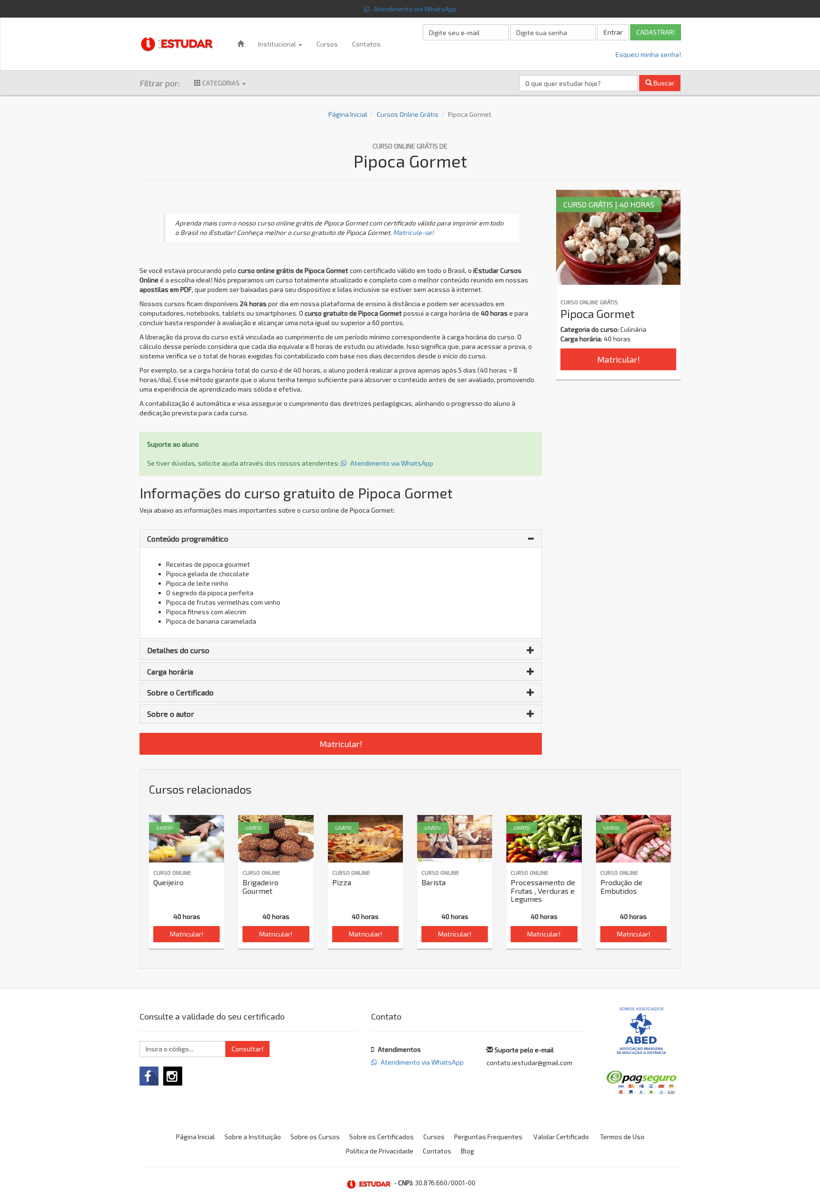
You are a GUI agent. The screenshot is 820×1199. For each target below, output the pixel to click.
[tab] (340, 539)
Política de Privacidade (379, 1151)
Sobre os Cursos (315, 1137)
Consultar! (247, 1049)
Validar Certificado (561, 1137)
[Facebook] (149, 1076)
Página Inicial (347, 114)
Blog (467, 1151)
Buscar (663, 83)
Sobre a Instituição (252, 1137)
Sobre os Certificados (381, 1137)
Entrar (613, 32)
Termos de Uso (622, 1137)
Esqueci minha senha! (648, 54)
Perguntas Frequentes (488, 1137)
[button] (340, 538)
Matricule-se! (413, 232)
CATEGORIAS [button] (221, 83)
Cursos (327, 44)
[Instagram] (172, 1076)
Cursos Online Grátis (407, 114)
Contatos (366, 44)
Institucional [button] (278, 44)
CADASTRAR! (655, 32)
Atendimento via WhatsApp (414, 9)
